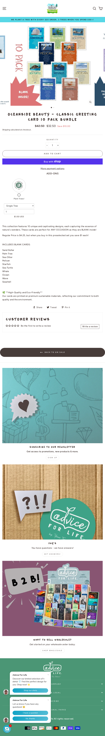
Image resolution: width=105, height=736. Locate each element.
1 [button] (51, 107)
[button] (7, 729)
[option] (52, 19)
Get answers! (52, 554)
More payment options (52, 168)
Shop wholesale (52, 650)
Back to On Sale (54, 352)
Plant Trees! (19, 199)
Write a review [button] (90, 326)
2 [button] (54, 107)
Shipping (6, 130)
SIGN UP (52, 458)
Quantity (52, 140)
